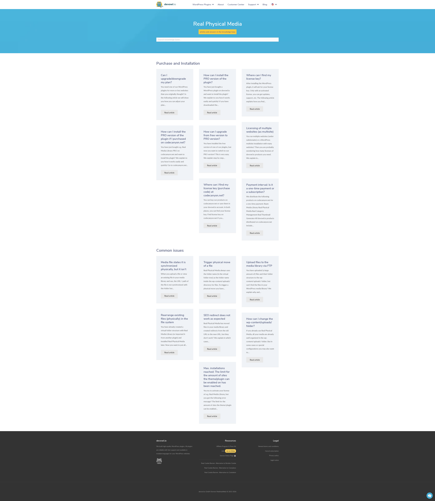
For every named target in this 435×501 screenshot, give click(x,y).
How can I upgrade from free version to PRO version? (215, 135)
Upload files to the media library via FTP (259, 264)
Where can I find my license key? (258, 77)
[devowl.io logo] (166, 4)
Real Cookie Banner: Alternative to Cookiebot (220, 472)
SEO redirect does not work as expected (217, 317)
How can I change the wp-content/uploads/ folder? (259, 322)
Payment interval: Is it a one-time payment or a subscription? (260, 188)
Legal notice (275, 460)
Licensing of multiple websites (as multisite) (260, 130)
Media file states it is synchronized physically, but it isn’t (173, 265)
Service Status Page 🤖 (228, 455)
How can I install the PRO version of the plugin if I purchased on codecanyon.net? (173, 137)
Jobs (223, 451)
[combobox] (217, 40)
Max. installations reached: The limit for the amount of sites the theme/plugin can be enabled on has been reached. (217, 377)
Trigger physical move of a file (217, 264)
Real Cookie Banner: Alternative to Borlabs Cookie (218, 463)
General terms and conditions (268, 446)
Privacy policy (274, 455)
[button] (430, 495)
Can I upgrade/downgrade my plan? (173, 78)
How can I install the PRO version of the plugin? (216, 78)
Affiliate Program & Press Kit (226, 446)
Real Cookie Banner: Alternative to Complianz (220, 468)
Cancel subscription (272, 451)
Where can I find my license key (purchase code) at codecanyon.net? (217, 190)
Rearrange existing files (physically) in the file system (174, 318)
